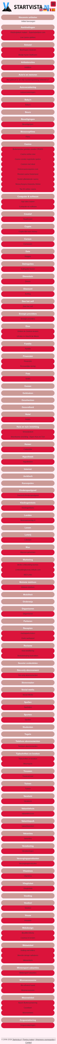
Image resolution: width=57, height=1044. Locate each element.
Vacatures (28, 801)
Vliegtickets (27, 888)
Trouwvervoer (27, 776)
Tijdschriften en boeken (28, 759)
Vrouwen (27, 920)
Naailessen (27, 219)
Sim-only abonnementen (28, 675)
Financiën (28, 361)
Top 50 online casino (28, 189)
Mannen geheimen (27, 552)
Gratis (28, 379)
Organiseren (28, 614)
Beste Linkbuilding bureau (27, 565)
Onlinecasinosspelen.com (28, 169)
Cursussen (28, 244)
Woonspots (27, 764)
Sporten (28, 720)
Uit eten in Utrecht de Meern (28, 336)
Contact (28, 1043)
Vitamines (28, 876)
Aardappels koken (28, 633)
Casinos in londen (28, 938)
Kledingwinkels (28, 508)
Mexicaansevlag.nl (27, 520)
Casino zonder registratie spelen (28, 159)
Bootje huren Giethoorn (28, 55)
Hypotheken (28, 462)
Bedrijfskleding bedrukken (28, 656)
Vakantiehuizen (28, 814)
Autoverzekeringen (27, 92)
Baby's (28, 105)
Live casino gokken (28, 37)
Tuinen (28, 789)
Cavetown (28, 1008)
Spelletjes (28, 707)
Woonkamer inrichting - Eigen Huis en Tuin (28, 437)
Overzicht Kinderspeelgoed (28, 495)
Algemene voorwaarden (45, 1040)
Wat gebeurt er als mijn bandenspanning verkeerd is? (28, 80)
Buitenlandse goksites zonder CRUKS (28, 149)
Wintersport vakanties (27, 973)
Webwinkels (28, 960)
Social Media (28, 695)
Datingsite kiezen (28, 269)
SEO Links (28, 575)
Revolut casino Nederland (28, 174)
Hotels (27, 419)
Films (28, 137)
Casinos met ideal (28, 164)
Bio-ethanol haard (28, 985)
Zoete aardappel (27, 638)
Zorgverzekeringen (27, 1025)
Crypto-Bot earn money (28, 232)
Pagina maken (28, 1040)
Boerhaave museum (28, 50)
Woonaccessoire (27, 990)
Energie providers (28, 319)
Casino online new (27, 154)
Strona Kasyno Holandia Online (27, 184)
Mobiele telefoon (27, 587)
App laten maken (28, 202)
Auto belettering (28, 651)
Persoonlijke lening (28, 366)
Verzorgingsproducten (28, 863)
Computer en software (28, 207)
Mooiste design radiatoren (28, 955)
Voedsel (28, 908)
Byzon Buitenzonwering (27, 1003)
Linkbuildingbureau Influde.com (27, 570)
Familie (28, 349)
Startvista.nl (17, 1040)
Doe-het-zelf (28, 306)
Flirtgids (28, 256)
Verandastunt (28, 432)
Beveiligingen (27, 124)
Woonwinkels (28, 1013)
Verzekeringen (28, 851)
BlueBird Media (28, 933)
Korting (28, 294)
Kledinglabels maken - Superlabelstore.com (28, 32)
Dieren (28, 281)
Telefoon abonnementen (28, 746)
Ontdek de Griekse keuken (27, 331)
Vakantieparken (28, 826)
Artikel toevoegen (28, 21)
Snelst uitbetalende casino (27, 179)
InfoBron (28, 67)
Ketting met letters (28, 950)
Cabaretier (28, 449)
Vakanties (28, 839)
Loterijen (27, 540)
